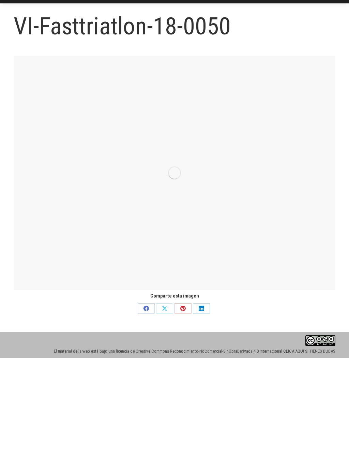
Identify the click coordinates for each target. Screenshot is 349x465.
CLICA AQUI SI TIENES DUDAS (309, 351)
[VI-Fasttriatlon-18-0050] (174, 173)
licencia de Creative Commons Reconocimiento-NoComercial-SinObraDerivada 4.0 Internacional (199, 351)
